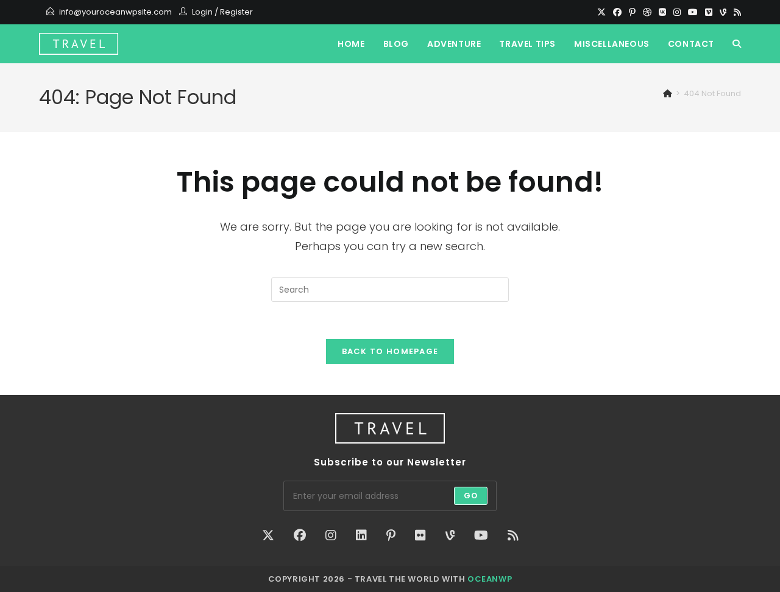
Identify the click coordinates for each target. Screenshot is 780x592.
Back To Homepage (390, 351)
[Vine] (723, 12)
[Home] (667, 93)
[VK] (662, 12)
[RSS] (735, 12)
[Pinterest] (632, 12)
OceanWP (489, 579)
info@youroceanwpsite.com (115, 12)
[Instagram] (677, 12)
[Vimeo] (708, 12)
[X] (601, 12)
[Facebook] (617, 12)
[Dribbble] (647, 12)
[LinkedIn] (361, 535)
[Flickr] (420, 535)
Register (236, 12)
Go (471, 495)
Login (202, 12)
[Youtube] (692, 12)
